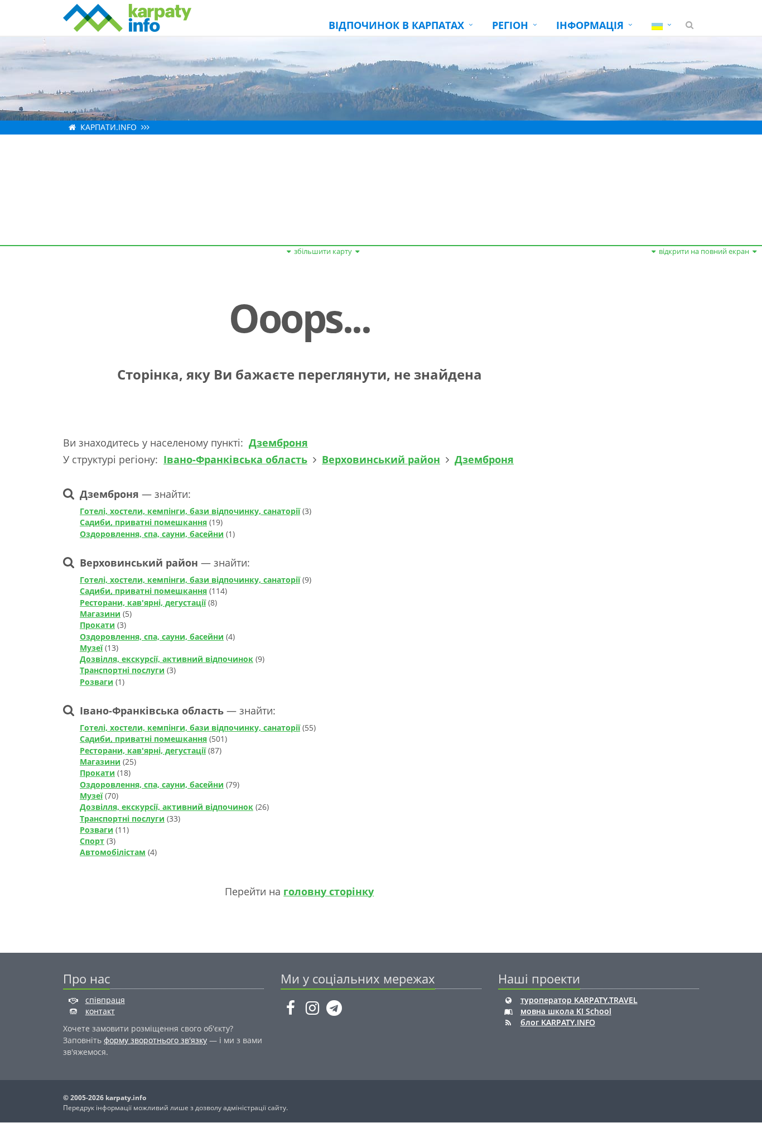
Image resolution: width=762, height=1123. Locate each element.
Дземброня (278, 442)
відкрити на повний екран (704, 251)
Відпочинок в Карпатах (396, 25)
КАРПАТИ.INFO (108, 127)
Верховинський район (381, 459)
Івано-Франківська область (235, 459)
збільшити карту (323, 251)
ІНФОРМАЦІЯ (590, 25)
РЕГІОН (510, 25)
